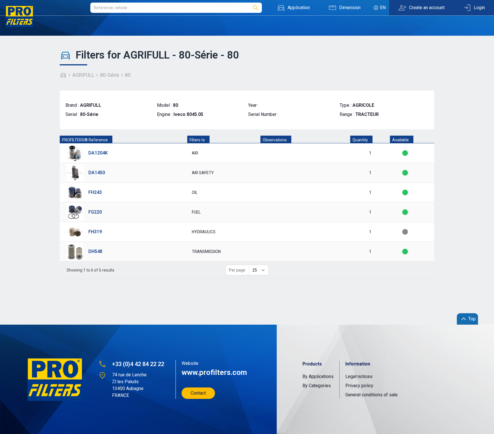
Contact (198, 393)
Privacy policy (359, 385)
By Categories (316, 385)
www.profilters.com (214, 372)
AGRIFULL (83, 75)
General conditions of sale (371, 394)
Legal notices (359, 376)
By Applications (318, 376)
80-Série (109, 75)
